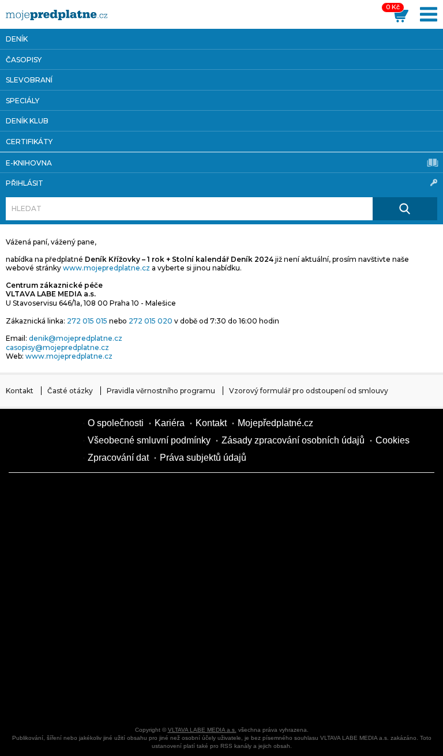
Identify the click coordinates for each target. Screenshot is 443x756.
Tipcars (150, 576)
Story (150, 617)
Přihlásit (24, 183)
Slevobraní (29, 80)
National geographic (248, 657)
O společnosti (116, 423)
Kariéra (170, 423)
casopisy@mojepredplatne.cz (57, 347)
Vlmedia (43, 440)
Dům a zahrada (52, 536)
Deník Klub (27, 120)
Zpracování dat (118, 457)
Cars (346, 617)
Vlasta (248, 576)
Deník (17, 39)
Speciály (22, 100)
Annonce (52, 617)
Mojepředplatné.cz (275, 423)
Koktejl (346, 698)
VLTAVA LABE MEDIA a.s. (202, 730)
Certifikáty (29, 141)
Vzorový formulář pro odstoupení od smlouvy (308, 390)
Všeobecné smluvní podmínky (149, 440)
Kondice (150, 536)
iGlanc (248, 698)
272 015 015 (87, 321)
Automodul (52, 698)
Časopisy (24, 59)
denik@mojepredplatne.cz (75, 338)
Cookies (393, 440)
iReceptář (52, 576)
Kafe (346, 536)
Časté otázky (70, 390)
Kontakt (19, 390)
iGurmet (52, 657)
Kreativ (346, 657)
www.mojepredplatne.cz (106, 268)
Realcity (248, 536)
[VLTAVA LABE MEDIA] (56, 15)
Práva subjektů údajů (203, 457)
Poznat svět (150, 698)
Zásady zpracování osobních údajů (293, 440)
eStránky (248, 617)
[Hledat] (405, 208)
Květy (346, 576)
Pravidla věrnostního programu (161, 390)
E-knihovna (29, 163)
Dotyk (150, 496)
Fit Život (248, 496)
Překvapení (150, 657)
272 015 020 (150, 321)
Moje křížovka (346, 496)
